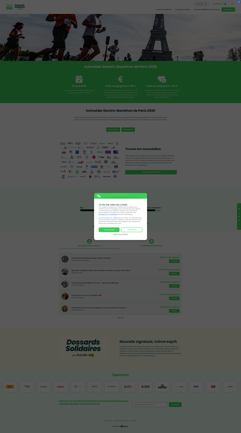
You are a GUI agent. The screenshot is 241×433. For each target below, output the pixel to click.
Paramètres (131, 230)
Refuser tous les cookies (120, 234)
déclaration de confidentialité (108, 214)
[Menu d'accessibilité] (239, 2)
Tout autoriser (109, 230)
